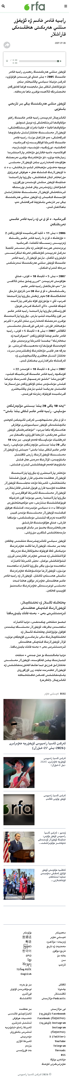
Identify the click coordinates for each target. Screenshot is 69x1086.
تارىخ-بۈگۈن (59, 951)
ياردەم (28, 1046)
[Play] (61, 61)
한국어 (26, 951)
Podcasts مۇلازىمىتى (54, 999)
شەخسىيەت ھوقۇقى (21, 1018)
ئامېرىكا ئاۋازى (23, 1041)
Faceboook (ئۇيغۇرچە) (52, 1014)
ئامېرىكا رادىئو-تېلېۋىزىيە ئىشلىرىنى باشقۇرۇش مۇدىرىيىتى (18, 1032)
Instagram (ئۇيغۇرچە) (52, 1023)
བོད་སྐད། (27, 965)
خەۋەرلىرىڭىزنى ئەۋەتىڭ (54, 1064)
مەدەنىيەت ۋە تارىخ (56, 947)
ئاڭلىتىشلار (60, 994)
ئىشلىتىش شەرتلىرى (21, 1023)
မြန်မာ (27, 947)
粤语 (28, 942)
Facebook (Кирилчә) (52, 1018)
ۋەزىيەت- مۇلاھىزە (56, 942)
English (26, 974)
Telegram (59, 1046)
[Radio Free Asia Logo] (34, 6)
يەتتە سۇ (61, 956)
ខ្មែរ (29, 960)
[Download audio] (7, 60)
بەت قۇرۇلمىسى (23, 1051)
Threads (60, 1051)
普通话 (26, 937)
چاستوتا (62, 989)
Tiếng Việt (23, 970)
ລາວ (28, 956)
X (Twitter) (57, 1037)
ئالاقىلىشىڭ (25, 999)
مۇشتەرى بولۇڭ (58, 1060)
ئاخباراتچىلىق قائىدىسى (19, 1014)
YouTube (60, 1041)
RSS (63, 1055)
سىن (63, 960)
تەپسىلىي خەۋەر (58, 937)
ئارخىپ (62, 965)
